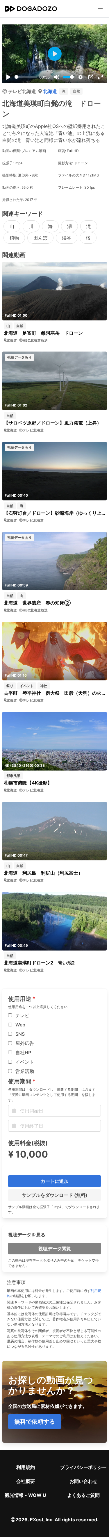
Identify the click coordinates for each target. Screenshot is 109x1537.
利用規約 (25, 1467)
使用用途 (19, 998)
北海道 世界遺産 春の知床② (37, 603)
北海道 (50, 91)
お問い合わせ (83, 1481)
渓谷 (66, 238)
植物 (14, 238)
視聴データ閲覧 (54, 1248)
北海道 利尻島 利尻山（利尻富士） (43, 873)
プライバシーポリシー (83, 1467)
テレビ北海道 (22, 91)
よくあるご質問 (83, 1495)
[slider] (26, 77)
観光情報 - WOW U (25, 1495)
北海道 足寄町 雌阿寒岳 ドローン (43, 333)
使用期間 (19, 1081)
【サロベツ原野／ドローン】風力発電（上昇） (52, 423)
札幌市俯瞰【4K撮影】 (28, 783)
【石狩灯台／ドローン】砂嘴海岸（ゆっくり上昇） (54, 513)
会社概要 (25, 1481)
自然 (76, 91)
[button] (100, 8)
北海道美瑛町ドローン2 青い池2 (39, 963)
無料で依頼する (34, 1421)
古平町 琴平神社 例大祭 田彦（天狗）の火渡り (54, 693)
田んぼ (40, 238)
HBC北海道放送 (35, 340)
